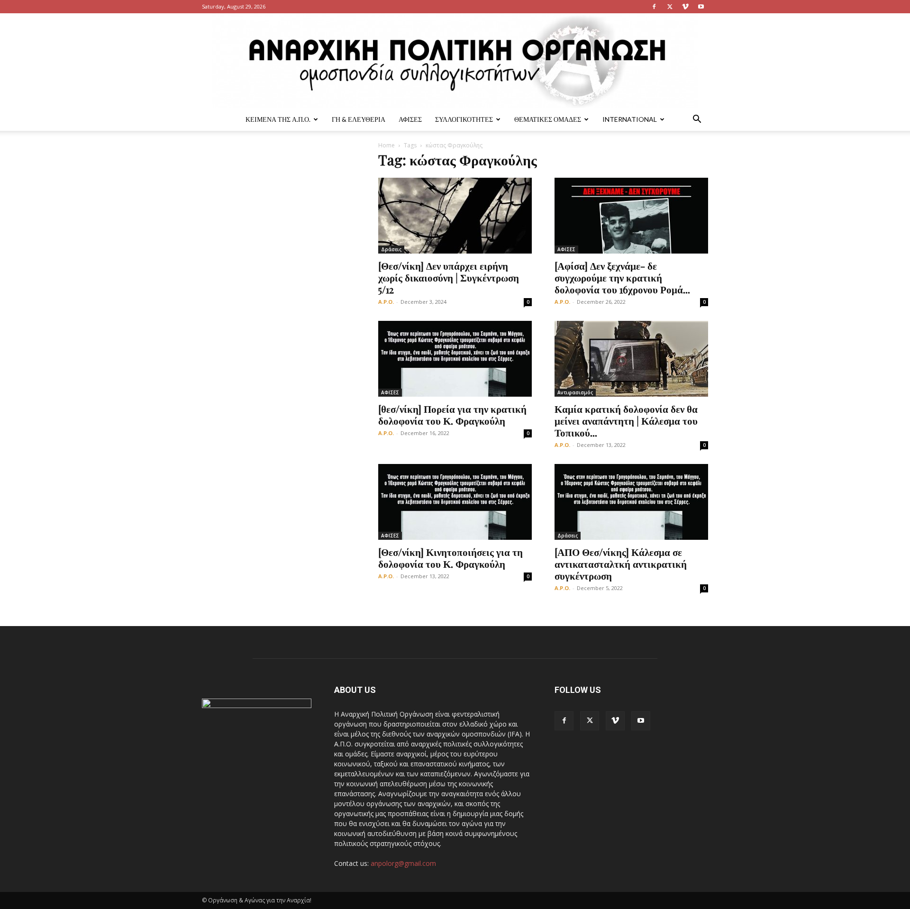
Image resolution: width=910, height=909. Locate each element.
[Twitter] (670, 6)
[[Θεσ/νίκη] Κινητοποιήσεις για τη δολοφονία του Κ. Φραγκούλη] (455, 502)
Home (386, 145)
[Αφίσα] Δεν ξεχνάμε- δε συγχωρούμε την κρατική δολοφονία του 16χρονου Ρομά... (622, 277)
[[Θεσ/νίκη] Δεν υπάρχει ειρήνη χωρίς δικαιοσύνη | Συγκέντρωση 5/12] (455, 216)
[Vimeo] (685, 6)
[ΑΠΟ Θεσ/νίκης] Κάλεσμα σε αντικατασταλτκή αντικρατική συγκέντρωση (621, 563)
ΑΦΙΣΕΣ (410, 119)
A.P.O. (386, 301)
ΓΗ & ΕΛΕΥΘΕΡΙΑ (358, 119)
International (629, 119)
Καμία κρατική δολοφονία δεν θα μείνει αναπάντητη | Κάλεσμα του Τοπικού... (626, 420)
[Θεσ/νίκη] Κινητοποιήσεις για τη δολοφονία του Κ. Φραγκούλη (450, 557)
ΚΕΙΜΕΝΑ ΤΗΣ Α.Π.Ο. (278, 119)
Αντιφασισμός (575, 392)
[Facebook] (654, 6)
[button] (696, 120)
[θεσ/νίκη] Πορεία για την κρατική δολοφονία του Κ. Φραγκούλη (452, 414)
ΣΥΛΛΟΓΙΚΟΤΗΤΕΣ (464, 119)
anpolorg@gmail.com (403, 863)
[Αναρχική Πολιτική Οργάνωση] (455, 60)
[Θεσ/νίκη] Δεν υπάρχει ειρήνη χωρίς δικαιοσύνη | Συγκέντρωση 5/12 (448, 277)
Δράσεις (391, 249)
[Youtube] (701, 6)
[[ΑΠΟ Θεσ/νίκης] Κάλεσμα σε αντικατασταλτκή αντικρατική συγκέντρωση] (631, 502)
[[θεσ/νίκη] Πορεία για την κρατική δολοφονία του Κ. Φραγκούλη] (455, 359)
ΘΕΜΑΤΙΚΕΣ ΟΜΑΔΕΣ (547, 119)
